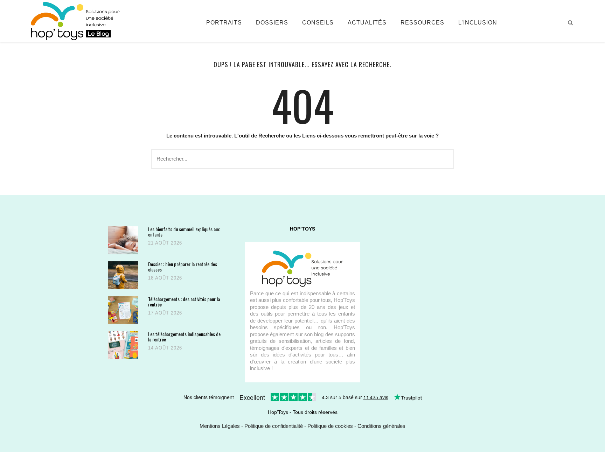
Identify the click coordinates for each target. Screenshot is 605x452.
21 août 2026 (165, 243)
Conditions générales (381, 426)
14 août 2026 (165, 348)
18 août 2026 (165, 278)
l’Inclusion (477, 23)
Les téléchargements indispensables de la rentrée (184, 336)
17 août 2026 (165, 313)
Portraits (224, 23)
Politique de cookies (330, 426)
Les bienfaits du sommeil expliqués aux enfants (184, 231)
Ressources (422, 23)
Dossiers (272, 23)
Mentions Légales (220, 426)
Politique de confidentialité (273, 426)
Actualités (367, 23)
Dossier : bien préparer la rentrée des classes (182, 266)
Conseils (318, 23)
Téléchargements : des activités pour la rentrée (184, 301)
